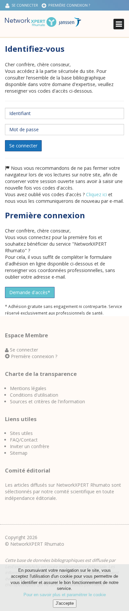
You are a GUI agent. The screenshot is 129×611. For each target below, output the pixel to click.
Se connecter (23, 145)
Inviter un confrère (29, 446)
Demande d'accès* (29, 292)
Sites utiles (21, 433)
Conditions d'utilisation (34, 395)
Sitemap (18, 453)
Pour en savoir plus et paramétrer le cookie (64, 594)
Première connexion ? (68, 5)
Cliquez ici (96, 194)
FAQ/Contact (24, 440)
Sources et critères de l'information (47, 401)
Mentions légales (28, 388)
